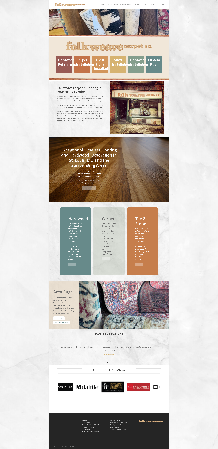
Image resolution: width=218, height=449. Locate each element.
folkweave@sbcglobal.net (93, 431)
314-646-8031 (88, 429)
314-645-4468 (90, 427)
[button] (163, 4)
